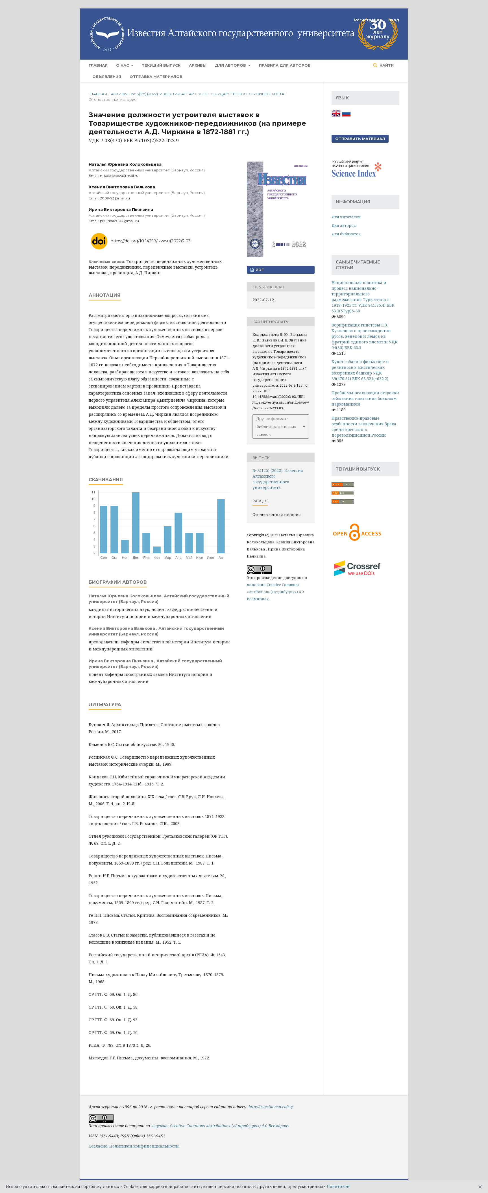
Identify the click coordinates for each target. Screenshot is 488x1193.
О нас (123, 65)
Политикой (338, 1186)
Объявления (106, 76)
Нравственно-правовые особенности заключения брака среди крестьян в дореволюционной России (364, 426)
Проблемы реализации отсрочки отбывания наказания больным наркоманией (365, 398)
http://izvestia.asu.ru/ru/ (271, 1106)
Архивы (197, 65)
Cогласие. (98, 1146)
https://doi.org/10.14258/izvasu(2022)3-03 (151, 240)
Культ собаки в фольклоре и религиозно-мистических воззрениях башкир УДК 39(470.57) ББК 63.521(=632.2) (360, 370)
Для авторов (231, 65)
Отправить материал (360, 138)
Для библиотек (346, 233)
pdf (259, 269)
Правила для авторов (285, 65)
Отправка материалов (156, 76)
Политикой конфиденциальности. (144, 1146)
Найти (386, 65)
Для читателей (346, 216)
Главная (98, 65)
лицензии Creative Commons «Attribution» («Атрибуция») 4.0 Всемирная (275, 591)
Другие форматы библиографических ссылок (276, 426)
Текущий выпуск (161, 65)
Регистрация (368, 20)
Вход (393, 20)
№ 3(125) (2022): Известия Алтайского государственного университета (207, 94)
